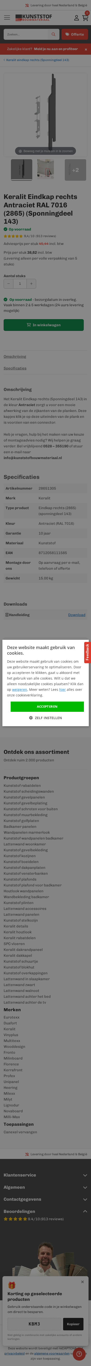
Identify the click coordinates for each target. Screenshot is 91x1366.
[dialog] (45, 683)
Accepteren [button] (47, 706)
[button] (45, 717)
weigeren (19, 689)
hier (62, 689)
